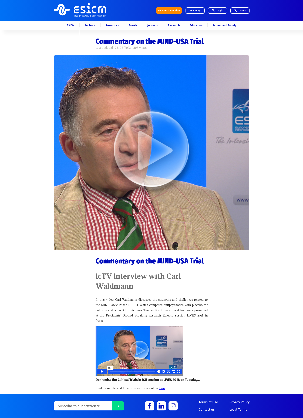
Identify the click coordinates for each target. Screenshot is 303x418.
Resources (112, 25)
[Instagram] (173, 405)
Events (133, 25)
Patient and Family (224, 25)
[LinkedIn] (161, 405)
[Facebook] (149, 405)
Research (174, 25)
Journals (152, 25)
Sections (90, 25)
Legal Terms (238, 409)
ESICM (71, 25)
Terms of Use (208, 402)
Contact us (207, 409)
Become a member (169, 10)
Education (196, 25)
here (162, 388)
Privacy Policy (239, 402)
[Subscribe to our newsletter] (118, 405)
